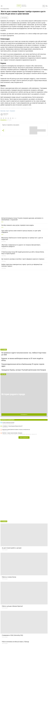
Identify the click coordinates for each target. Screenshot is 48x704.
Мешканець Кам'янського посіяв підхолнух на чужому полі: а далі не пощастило (22, 238)
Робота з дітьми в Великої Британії (12, 606)
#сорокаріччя (12, 110)
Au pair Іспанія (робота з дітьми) (11, 548)
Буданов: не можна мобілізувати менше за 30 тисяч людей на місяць (22, 359)
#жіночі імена (3, 110)
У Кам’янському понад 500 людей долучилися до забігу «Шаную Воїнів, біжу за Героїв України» (22, 252)
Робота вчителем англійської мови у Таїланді (15, 642)
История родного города (13, 394)
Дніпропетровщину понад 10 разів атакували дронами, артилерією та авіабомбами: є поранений (22, 219)
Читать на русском (4, 17)
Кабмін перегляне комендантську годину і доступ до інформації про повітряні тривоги (21, 265)
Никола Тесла (5, 113)
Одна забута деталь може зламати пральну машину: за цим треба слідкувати (21, 231)
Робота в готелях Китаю (9, 577)
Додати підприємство (24, 437)
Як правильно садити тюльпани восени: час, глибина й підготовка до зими (23, 354)
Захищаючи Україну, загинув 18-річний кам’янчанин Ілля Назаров (23, 370)
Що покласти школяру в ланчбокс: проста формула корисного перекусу (22, 259)
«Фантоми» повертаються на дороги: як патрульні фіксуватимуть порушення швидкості (20, 245)
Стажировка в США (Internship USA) (12, 635)
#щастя (7, 110)
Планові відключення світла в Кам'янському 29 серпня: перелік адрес (22, 365)
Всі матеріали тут (24, 414)
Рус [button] (44, 6)
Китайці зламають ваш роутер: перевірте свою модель (17, 225)
